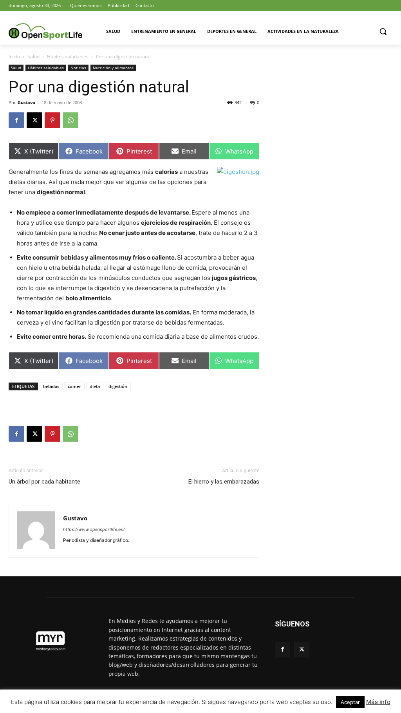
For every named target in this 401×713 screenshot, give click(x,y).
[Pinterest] (52, 120)
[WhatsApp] (70, 120)
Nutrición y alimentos (113, 67)
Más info (378, 702)
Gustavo (26, 102)
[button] (383, 31)
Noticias (78, 67)
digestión (117, 386)
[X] (34, 120)
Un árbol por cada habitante (44, 481)
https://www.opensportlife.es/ (94, 529)
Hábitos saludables (68, 56)
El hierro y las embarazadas (223, 481)
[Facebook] (16, 120)
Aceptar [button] (350, 702)
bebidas (51, 386)
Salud (33, 56)
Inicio (14, 56)
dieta (95, 386)
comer (74, 386)
